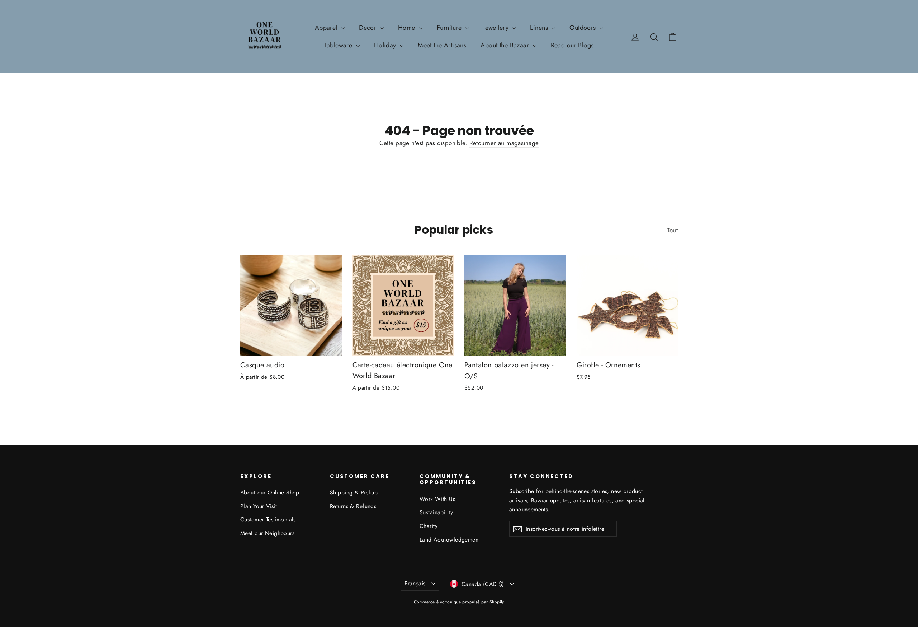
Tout (672, 230)
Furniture (450, 27)
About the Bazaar (506, 45)
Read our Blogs (572, 45)
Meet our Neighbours (267, 533)
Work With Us (437, 499)
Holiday (386, 45)
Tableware (339, 45)
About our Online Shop (269, 492)
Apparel (327, 27)
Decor (368, 27)
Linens (540, 27)
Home (407, 27)
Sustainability (436, 512)
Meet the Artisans (442, 45)
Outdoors (583, 27)
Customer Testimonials (268, 519)
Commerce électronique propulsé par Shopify (459, 602)
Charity (428, 526)
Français (414, 583)
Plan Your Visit (258, 506)
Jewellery (496, 27)
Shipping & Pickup (354, 492)
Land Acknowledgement (450, 539)
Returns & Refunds (353, 506)
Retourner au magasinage (504, 143)
